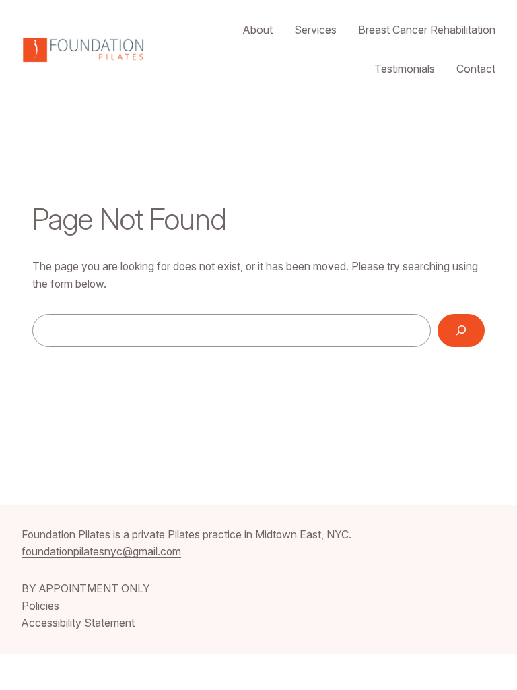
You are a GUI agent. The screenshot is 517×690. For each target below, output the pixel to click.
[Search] (461, 330)
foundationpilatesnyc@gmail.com (101, 551)
